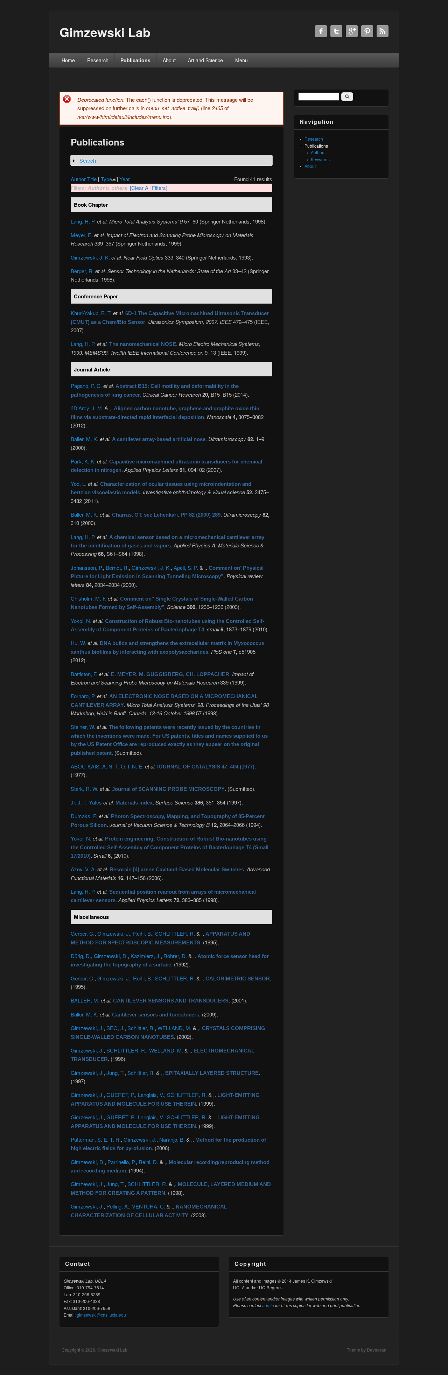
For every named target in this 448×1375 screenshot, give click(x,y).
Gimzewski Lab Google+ (352, 31)
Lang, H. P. (83, 221)
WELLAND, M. (174, 1028)
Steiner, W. (83, 726)
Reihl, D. (148, 1161)
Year (124, 179)
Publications (135, 60)
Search (87, 160)
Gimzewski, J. (113, 933)
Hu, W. (78, 642)
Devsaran (376, 1350)
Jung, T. (115, 1072)
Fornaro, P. (83, 696)
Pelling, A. (117, 1206)
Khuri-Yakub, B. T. (91, 313)
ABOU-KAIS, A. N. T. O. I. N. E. (107, 766)
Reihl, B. (142, 933)
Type (106, 179)
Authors (318, 152)
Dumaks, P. (84, 816)
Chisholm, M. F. (88, 598)
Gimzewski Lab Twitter (336, 31)
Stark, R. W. (84, 788)
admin (268, 1305)
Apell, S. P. (186, 567)
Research (97, 60)
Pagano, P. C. (86, 385)
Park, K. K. (83, 461)
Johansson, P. (87, 567)
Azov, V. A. (83, 869)
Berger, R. (82, 271)
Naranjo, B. (172, 1139)
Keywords (320, 159)
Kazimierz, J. (146, 955)
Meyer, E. (82, 235)
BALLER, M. (85, 1000)
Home (68, 60)
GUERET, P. (120, 1094)
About (169, 60)
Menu (241, 60)
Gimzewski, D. (111, 955)
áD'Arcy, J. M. (87, 408)
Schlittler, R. (141, 1028)
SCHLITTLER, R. (175, 933)
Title (92, 179)
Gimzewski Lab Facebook (321, 31)
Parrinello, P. (121, 1161)
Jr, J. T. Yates (86, 802)
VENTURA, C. (148, 1206)
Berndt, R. (117, 567)
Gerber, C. (82, 933)
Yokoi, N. (81, 620)
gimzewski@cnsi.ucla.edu (101, 1315)
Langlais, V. (151, 1094)
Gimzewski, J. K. (90, 257)
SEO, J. (115, 1028)
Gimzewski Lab (112, 1350)
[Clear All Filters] (148, 187)
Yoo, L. (78, 483)
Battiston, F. (84, 674)
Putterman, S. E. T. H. (96, 1139)
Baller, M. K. (84, 438)
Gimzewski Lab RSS (382, 31)
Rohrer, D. (175, 955)
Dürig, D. (81, 955)
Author (78, 179)
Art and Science (205, 60)
